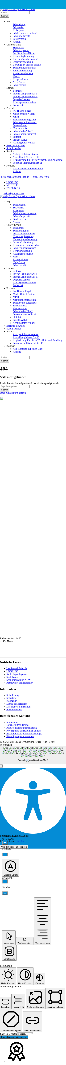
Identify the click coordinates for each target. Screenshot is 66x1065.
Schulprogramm (21, 50)
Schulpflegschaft (21, 36)
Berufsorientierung (22, 70)
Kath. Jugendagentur (16, 674)
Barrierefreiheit (14, 709)
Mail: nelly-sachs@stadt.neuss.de (16, 653)
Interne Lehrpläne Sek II (25, 96)
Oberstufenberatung (23, 62)
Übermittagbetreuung (23, 56)
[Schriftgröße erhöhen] (5, 843)
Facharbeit (18, 105)
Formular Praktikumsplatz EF (28, 162)
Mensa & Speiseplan (16, 703)
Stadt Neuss (12, 677)
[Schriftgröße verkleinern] (5, 854)
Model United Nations (24, 113)
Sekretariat (18, 27)
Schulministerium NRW (18, 680)
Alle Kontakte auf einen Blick (28, 168)
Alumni (17, 41)
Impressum (11, 722)
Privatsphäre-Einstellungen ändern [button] (23, 730)
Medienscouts (20, 128)
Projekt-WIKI (20, 139)
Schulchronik (19, 85)
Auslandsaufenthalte (23, 73)
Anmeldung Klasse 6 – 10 (26, 157)
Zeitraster (17, 90)
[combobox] (33, 755)
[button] (1, 766)
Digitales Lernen (21, 99)
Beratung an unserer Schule (27, 64)
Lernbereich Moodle (16, 668)
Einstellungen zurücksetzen (14, 1037)
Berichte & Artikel (15, 145)
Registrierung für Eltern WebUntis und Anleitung (37, 160)
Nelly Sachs (19, 82)
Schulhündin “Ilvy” (23, 131)
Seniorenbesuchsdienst (24, 134)
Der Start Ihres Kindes (24, 53)
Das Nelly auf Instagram (18, 706)
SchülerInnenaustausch (24, 67)
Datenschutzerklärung (17, 725)
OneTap (20, 841)
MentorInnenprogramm (24, 119)
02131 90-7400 (41, 176)
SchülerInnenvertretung (25, 33)
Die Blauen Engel (22, 111)
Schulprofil (18, 47)
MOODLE (12, 185)
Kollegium (18, 30)
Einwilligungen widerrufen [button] (20, 736)
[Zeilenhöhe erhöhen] (5, 881)
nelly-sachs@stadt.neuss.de (15, 176)
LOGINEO (12, 182)
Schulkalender (13, 148)
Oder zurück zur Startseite (13, 392)
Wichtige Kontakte (14, 193)
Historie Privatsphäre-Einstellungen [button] (24, 733)
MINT (16, 116)
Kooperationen (20, 79)
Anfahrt (17, 171)
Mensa (16, 76)
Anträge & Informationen (25, 154)
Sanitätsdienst (20, 125)
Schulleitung (19, 24)
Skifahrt (17, 136)
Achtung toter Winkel (24, 142)
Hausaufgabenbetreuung (25, 59)
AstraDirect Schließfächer (19, 682)
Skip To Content (8, 1033)
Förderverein (19, 38)
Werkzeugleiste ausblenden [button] (14, 847)
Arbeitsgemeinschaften (24, 102)
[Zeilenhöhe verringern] (5, 893)
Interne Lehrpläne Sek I (25, 93)
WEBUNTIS (13, 188)
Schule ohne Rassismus (25, 122)
